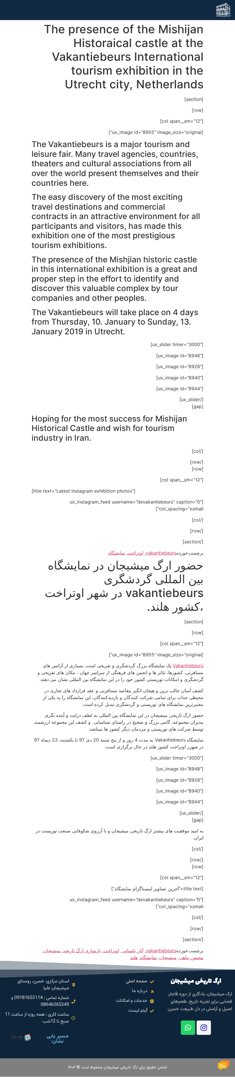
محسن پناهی (191, 957)
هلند (134, 957)
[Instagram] (204, 1028)
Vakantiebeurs (188, 665)
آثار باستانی (132, 950)
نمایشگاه (116, 553)
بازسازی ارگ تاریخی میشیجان (72, 950)
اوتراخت (135, 553)
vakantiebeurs (161, 553)
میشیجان (168, 957)
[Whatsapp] (188, 1028)
